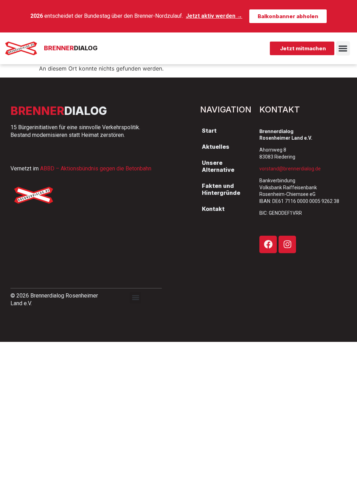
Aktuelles (215, 146)
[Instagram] (287, 244)
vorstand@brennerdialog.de (290, 168)
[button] (343, 48)
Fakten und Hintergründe (221, 189)
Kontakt (213, 208)
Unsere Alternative (218, 166)
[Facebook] (268, 244)
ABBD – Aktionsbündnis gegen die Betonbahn (95, 168)
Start (209, 130)
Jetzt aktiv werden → (214, 16)
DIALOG (71, 48)
